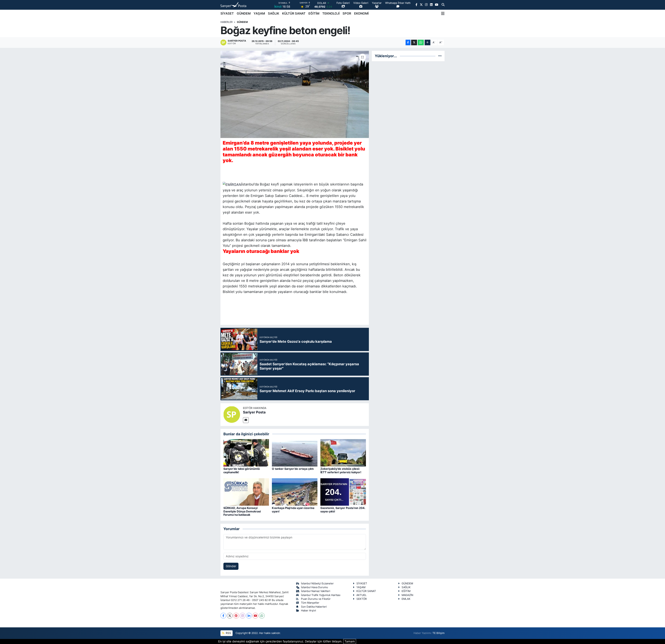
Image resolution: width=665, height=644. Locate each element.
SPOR (347, 13)
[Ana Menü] (443, 13)
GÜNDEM (244, 13)
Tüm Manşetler (310, 602)
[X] (230, 616)
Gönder (231, 566)
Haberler (226, 21)
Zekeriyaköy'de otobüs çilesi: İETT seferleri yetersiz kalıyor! (340, 470)
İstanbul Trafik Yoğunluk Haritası (320, 595)
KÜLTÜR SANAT (293, 13)
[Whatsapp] (262, 616)
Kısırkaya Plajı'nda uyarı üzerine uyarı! (293, 509)
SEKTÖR (361, 598)
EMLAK (406, 598)
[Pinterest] (236, 616)
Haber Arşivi (308, 610)
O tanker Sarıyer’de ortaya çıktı (293, 468)
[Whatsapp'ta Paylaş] (421, 42)
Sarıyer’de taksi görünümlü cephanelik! (241, 470)
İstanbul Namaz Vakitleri (315, 591)
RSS (228, 633)
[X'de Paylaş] (414, 42)
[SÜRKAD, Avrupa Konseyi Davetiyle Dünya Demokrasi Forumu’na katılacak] (246, 492)
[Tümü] (440, 56)
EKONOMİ (361, 13)
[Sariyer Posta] (231, 414)
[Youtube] (255, 616)
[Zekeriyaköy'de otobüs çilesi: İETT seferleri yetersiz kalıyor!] (343, 452)
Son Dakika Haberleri (314, 606)
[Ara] (443, 5)
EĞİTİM (313, 13)
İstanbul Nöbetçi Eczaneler (317, 583)
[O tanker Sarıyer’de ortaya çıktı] (294, 452)
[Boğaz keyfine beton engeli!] (294, 94)
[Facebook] (223, 616)
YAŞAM (259, 13)
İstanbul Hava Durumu (314, 587)
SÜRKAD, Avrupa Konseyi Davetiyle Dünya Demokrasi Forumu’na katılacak (242, 511)
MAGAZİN (407, 595)
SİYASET (227, 13)
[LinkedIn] (249, 616)
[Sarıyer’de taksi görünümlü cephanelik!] (246, 452)
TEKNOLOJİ (331, 13)
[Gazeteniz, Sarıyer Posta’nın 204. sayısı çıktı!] (343, 492)
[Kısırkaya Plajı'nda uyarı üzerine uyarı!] (294, 492)
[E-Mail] (246, 420)
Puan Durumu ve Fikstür (316, 598)
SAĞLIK (273, 13)
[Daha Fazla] (427, 42)
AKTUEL (361, 595)
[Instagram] (242, 616)
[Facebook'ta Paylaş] (408, 42)
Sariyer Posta (254, 412)
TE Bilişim (438, 633)
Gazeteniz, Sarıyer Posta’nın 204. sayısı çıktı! (342, 509)
